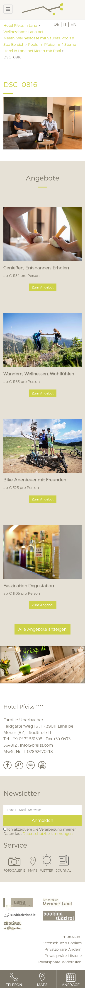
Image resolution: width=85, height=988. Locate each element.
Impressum (71, 937)
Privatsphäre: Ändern (63, 949)
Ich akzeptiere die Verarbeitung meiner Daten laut (39, 831)
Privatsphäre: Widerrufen (60, 962)
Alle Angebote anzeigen (42, 629)
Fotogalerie (14, 870)
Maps (32, 870)
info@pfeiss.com (36, 745)
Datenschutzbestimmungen (48, 834)
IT (65, 24)
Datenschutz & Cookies (61, 943)
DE (56, 24)
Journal (63, 870)
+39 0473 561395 (26, 738)
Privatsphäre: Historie (63, 956)
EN (73, 24)
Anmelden (42, 820)
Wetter (46, 870)
